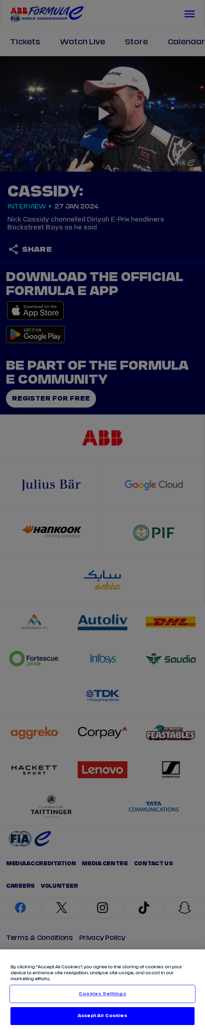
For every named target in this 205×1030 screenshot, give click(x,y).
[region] (102, 989)
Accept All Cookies (102, 1016)
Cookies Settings (102, 994)
